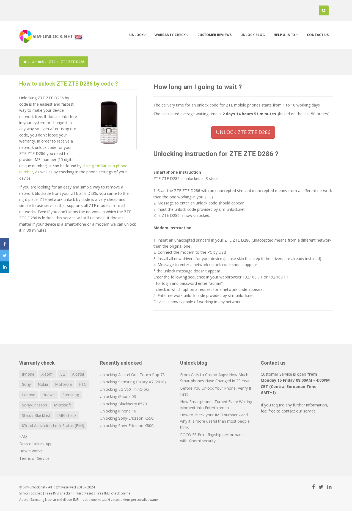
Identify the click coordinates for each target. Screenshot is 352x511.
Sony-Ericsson (34, 405)
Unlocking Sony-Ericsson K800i (127, 425)
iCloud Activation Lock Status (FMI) (53, 425)
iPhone (28, 374)
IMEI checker (62, 493)
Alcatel (78, 374)
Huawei (49, 394)
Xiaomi (47, 374)
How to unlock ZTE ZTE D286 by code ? (68, 83)
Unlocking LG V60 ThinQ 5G (124, 389)
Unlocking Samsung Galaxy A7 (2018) (133, 381)
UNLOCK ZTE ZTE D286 (243, 132)
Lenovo (28, 394)
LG (62, 374)
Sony (26, 384)
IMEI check (66, 415)
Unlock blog (252, 34)
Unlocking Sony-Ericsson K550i (127, 418)
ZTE (52, 61)
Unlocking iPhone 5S (118, 396)
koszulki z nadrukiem (114, 499)
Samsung (70, 394)
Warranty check (170, 34)
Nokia (43, 384)
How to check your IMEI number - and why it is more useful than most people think (215, 421)
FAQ (23, 436)
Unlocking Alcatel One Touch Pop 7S (132, 374)
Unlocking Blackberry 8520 (123, 403)
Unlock (136, 34)
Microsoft (62, 405)
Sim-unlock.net (30, 493)
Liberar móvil (55, 499)
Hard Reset (84, 493)
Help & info (285, 34)
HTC (82, 384)
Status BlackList (36, 415)
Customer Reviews (214, 34)
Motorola (63, 384)
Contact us (318, 34)
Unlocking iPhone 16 (118, 411)
